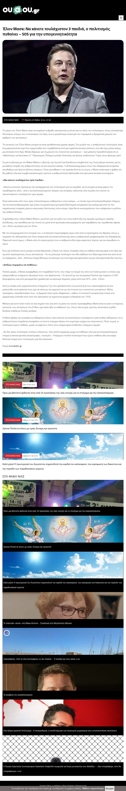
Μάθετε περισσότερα (93, 788)
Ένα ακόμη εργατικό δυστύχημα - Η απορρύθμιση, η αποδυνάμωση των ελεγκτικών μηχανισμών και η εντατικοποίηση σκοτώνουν (60, 730)
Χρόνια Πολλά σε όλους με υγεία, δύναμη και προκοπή (29, 428)
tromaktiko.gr (15, 346)
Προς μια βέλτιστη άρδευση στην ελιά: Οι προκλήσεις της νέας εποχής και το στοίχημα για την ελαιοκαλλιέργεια (58, 392)
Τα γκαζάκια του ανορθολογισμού (17, 694)
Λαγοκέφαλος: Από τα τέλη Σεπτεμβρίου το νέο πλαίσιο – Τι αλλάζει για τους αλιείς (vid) (41, 659)
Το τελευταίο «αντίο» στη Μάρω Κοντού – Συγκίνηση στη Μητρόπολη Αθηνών (37, 623)
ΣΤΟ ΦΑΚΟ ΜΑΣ (11, 120)
